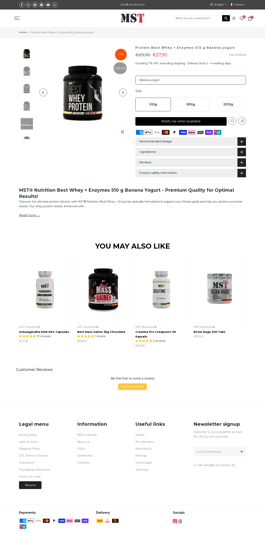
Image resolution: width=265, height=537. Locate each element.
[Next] (123, 92)
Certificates (85, 455)
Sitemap (141, 455)
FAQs (81, 448)
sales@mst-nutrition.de (219, 465)
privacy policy (28, 435)
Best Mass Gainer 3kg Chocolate (101, 332)
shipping (179, 63)
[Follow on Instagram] (175, 521)
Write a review (132, 386)
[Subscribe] (240, 451)
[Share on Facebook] (21, 5)
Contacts (83, 462)
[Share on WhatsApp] (54, 5)
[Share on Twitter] (28, 5)
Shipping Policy (29, 448)
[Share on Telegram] (41, 5)
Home (23, 32)
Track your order (30, 476)
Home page (143, 462)
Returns (30, 485)
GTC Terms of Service (33, 455)
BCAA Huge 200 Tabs (209, 332)
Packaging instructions (34, 469)
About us (83, 442)
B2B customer (87, 435)
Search (140, 435)
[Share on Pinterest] (35, 5)
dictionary (142, 469)
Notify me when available (181, 121)
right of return (28, 442)
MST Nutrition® (29, 327)
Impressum (27, 462)
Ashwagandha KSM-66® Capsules (44, 332)
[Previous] (43, 92)
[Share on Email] (48, 5)
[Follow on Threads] (180, 521)
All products (143, 448)
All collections (144, 442)
